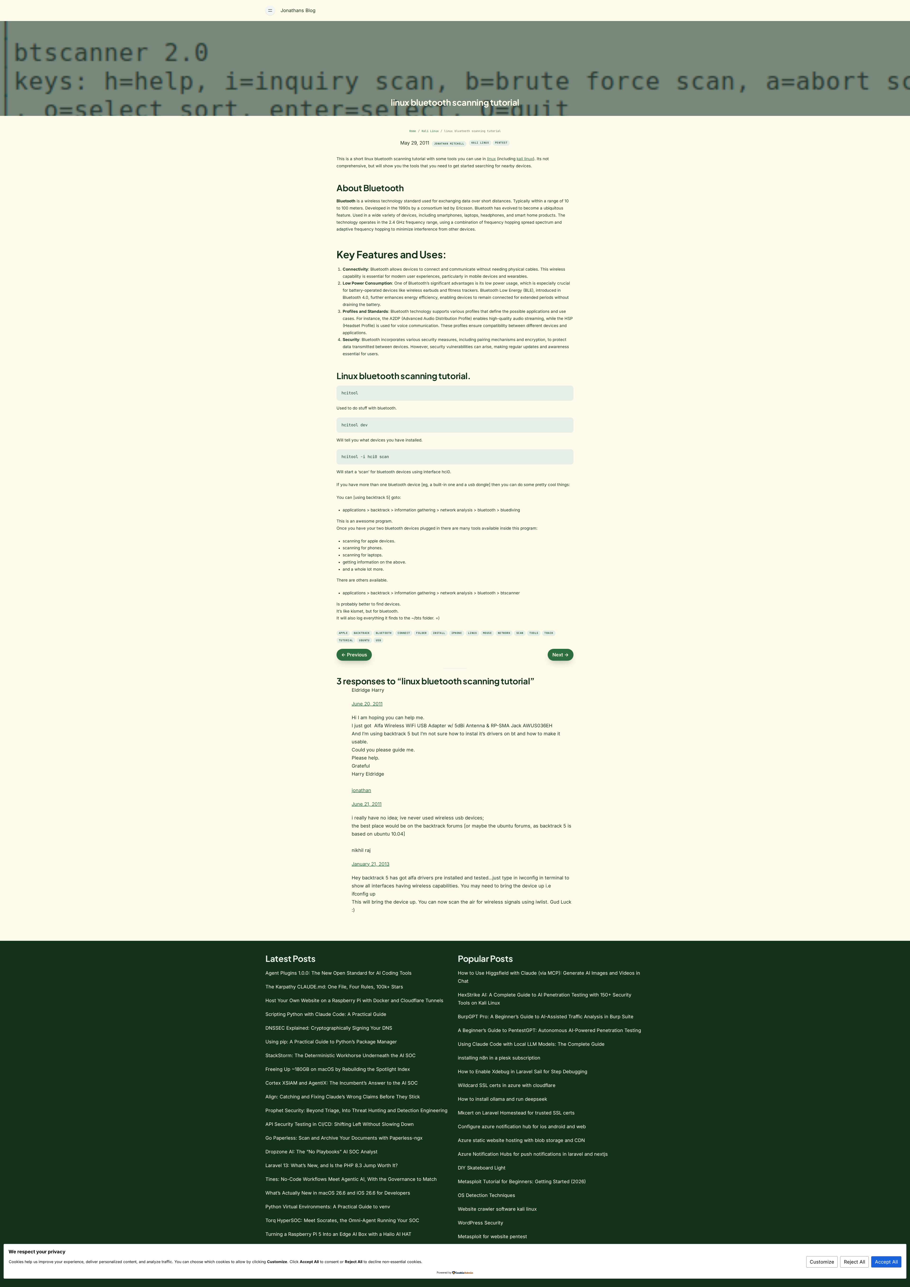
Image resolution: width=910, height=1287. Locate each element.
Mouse (487, 633)
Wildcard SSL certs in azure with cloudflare (506, 1085)
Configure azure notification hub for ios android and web (522, 1126)
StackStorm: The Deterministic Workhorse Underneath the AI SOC (340, 1055)
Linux (472, 633)
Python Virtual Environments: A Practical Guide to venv (327, 1207)
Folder (421, 633)
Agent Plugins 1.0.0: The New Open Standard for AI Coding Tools (338, 973)
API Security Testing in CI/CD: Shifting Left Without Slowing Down (339, 1124)
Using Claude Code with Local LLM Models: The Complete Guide (531, 1044)
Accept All (886, 1262)
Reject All (854, 1262)
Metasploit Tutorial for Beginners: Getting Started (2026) (522, 1181)
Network (504, 633)
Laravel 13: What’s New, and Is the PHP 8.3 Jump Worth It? (331, 1165)
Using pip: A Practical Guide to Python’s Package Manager (331, 1042)
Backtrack (362, 633)
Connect (404, 633)
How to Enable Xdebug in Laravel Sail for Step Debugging (522, 1071)
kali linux (525, 158)
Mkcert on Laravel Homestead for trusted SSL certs (516, 1113)
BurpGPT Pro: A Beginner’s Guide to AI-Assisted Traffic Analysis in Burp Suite (545, 1016)
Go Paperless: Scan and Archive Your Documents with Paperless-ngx (344, 1138)
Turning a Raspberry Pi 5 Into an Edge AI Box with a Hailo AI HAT (338, 1234)
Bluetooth (384, 633)
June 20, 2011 (367, 704)
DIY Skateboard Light (481, 1168)
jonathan (361, 790)
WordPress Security (480, 1223)
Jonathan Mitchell (449, 143)
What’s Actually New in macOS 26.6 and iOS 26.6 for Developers (337, 1193)
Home (412, 131)
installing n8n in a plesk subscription (499, 1058)
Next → (560, 655)
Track (548, 633)
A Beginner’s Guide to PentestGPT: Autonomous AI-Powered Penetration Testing (549, 1030)
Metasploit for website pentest (492, 1236)
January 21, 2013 (370, 864)
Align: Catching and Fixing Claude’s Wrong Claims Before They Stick (342, 1097)
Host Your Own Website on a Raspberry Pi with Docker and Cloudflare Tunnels (354, 1000)
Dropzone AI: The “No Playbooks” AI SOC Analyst (321, 1152)
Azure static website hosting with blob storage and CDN (521, 1140)
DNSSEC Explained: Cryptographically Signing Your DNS (328, 1028)
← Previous (354, 655)
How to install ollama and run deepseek (502, 1099)
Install (439, 633)
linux (491, 158)
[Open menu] (270, 10)
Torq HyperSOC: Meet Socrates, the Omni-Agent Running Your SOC (342, 1220)
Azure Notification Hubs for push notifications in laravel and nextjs (533, 1154)
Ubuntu (364, 640)
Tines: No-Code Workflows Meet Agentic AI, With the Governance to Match (351, 1179)
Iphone (456, 633)
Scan (519, 633)
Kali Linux (430, 131)
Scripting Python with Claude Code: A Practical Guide (325, 1014)
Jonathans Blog (298, 10)
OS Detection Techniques (486, 1195)
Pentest (501, 142)
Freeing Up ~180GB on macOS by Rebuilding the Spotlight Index (337, 1069)
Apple (343, 633)
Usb (378, 640)
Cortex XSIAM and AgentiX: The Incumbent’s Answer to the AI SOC (341, 1083)
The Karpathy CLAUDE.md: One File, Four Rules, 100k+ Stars (334, 987)
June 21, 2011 (367, 804)
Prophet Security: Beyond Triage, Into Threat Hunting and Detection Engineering (356, 1110)
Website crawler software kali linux (497, 1209)
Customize (822, 1262)
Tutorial (346, 640)
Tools (533, 633)
